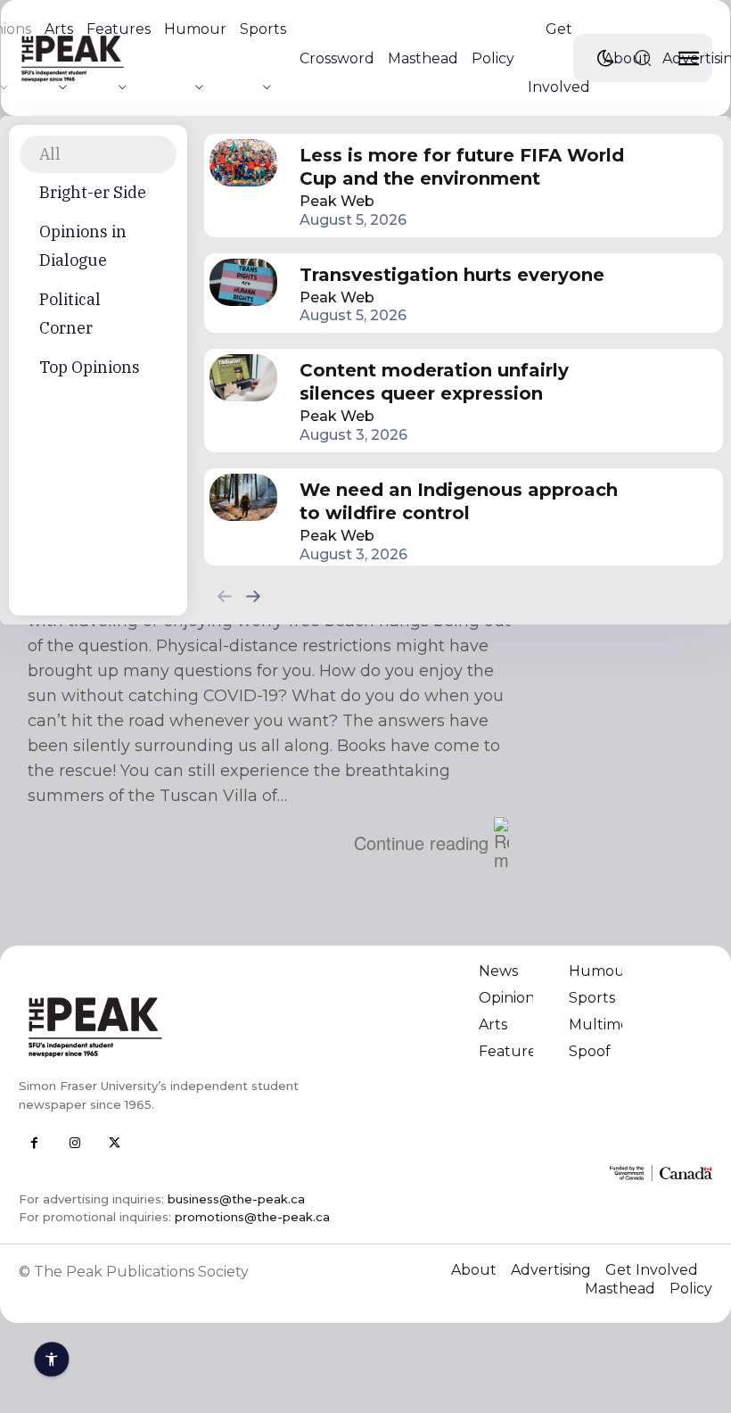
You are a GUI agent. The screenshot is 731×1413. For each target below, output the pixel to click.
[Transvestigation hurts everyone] (243, 282)
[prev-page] (225, 595)
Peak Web (337, 201)
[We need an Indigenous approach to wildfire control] (243, 497)
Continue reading (421, 842)
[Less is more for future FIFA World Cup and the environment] (243, 162)
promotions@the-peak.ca (252, 1217)
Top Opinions (89, 367)
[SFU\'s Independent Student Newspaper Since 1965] (186, 1026)
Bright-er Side (92, 192)
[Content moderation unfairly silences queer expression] (243, 377)
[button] (642, 58)
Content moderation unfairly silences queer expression (434, 381)
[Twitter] (114, 1143)
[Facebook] (34, 1143)
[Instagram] (74, 1143)
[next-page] (253, 595)
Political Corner (70, 313)
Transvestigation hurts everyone (452, 274)
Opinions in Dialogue (83, 245)
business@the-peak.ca (236, 1199)
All (50, 154)
